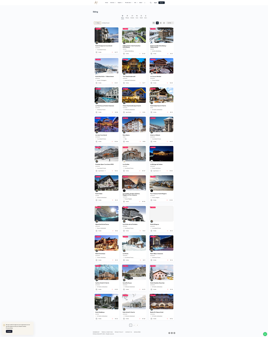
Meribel (157, 80)
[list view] (160, 23)
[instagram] (172, 333)
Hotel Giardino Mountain (157, 283)
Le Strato (125, 253)
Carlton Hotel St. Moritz (102, 283)
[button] (96, 35)
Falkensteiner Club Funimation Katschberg (131, 46)
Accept (9, 331)
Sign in (155, 2)
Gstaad (99, 197)
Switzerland (132, 80)
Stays (122, 17)
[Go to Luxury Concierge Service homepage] (96, 2)
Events (132, 17)
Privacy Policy (9, 328)
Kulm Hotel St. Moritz (129, 312)
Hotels (99, 52)
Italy (126, 139)
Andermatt (127, 80)
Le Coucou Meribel (155, 76)
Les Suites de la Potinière (130, 224)
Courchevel (99, 49)
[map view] (164, 23)
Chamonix (99, 109)
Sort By (169, 22)
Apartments (128, 112)
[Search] (150, 2)
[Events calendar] (153, 23)
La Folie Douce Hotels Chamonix (104, 106)
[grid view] (157, 23)
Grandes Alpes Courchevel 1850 (104, 164)
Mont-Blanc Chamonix (156, 253)
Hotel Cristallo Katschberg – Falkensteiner (158, 46)
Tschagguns (103, 80)
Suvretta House (127, 283)
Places (127, 17)
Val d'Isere (158, 168)
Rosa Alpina (126, 135)
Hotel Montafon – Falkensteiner (104, 76)
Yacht (141, 17)
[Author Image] (96, 42)
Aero (145, 17)
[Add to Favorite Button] (112, 52)
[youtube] (174, 333)
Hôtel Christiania (100, 253)
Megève (130, 199)
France (104, 49)
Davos (98, 228)
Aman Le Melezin (155, 135)
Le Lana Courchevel (101, 135)
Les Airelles (126, 164)
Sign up (161, 2)
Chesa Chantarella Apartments (132, 106)
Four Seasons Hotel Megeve (158, 193)
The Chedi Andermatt (129, 76)
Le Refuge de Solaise (156, 164)
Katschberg (131, 51)
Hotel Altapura (154, 224)
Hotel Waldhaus (100, 312)
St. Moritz (127, 109)
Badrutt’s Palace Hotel (156, 312)
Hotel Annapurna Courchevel (103, 46)
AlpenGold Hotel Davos (102, 224)
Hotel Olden (98, 193)
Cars (137, 17)
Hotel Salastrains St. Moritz (158, 106)
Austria (126, 51)
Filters (98, 23)
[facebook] (169, 333)
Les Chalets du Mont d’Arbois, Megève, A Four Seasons (131, 194)
